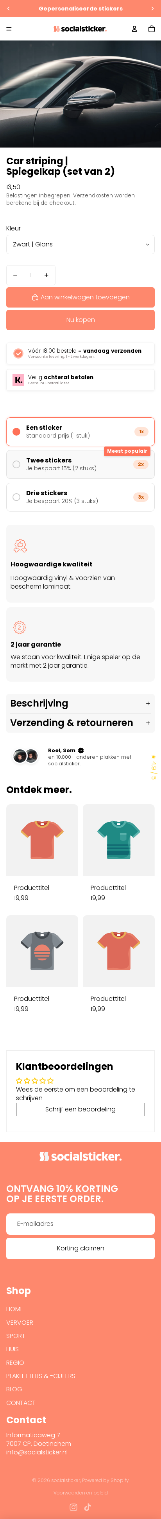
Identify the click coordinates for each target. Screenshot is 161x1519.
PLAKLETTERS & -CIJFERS (40, 1375)
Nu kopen (80, 319)
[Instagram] (73, 1507)
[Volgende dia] (152, 8)
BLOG (14, 1389)
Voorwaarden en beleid (81, 1492)
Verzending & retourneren (71, 722)
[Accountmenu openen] (134, 28)
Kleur (13, 228)
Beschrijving (39, 703)
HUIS (12, 1349)
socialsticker (65, 1480)
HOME (14, 1309)
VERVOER (19, 1322)
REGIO (15, 1362)
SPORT (15, 1335)
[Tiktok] (87, 1507)
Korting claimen (80, 1248)
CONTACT (21, 1402)
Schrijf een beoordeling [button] (80, 1109)
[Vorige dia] (8, 8)
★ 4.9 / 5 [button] (153, 767)
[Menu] (9, 29)
